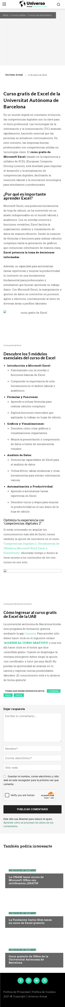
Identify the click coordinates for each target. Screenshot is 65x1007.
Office (19, 695)
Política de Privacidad (16, 992)
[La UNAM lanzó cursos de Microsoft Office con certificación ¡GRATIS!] (32, 869)
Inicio (5, 15)
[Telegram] (41, 83)
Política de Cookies (44, 992)
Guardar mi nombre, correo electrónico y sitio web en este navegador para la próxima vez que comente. (31, 780)
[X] (25, 83)
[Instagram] (28, 981)
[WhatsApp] (33, 83)
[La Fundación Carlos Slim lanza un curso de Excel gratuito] (32, 909)
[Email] (49, 83)
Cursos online (18, 15)
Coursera (30, 633)
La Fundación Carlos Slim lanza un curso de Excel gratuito (30, 921)
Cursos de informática (40, 15)
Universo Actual (14, 75)
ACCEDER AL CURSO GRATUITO (26, 642)
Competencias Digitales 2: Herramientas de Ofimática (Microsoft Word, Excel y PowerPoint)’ (31, 548)
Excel (8, 695)
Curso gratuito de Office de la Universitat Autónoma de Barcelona (28, 959)
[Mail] (36, 981)
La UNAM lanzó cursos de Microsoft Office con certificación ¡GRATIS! (26, 880)
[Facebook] (17, 83)
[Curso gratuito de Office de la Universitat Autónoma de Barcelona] (32, 948)
